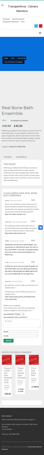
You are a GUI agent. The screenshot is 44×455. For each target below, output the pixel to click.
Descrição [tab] (8, 157)
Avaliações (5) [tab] (21, 157)
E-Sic (23, 22)
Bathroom (13, 147)
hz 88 (7, 266)
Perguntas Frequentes (11, 22)
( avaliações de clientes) (19, 120)
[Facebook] (36, 26)
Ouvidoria (6, 19)
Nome (5, 332)
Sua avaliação (9, 314)
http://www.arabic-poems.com (15, 233)
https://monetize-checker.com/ (15, 214)
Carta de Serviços (18, 19)
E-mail (5, 336)
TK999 (7, 245)
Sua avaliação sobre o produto (15, 317)
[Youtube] (40, 26)
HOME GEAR (21, 147)
